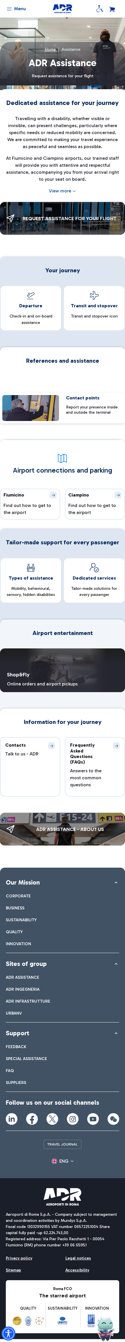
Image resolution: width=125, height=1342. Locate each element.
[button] (62, 1161)
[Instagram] (72, 1119)
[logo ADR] (62, 8)
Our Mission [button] (23, 882)
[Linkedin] (11, 1119)
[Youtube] (93, 1119)
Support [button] (17, 1033)
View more (60, 191)
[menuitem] (18, 896)
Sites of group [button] (26, 964)
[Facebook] (32, 1119)
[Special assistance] (100, 9)
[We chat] (113, 1119)
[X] (52, 1119)
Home (50, 49)
